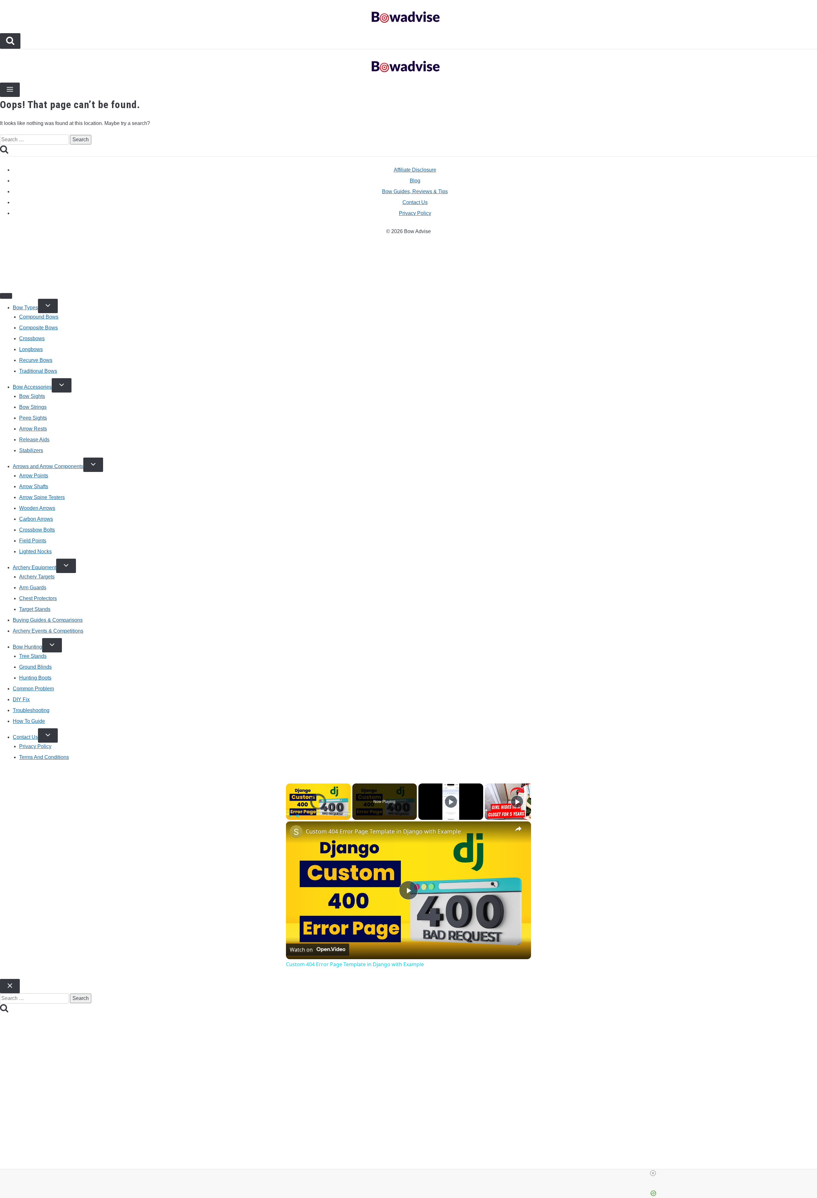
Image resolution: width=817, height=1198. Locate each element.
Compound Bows (38, 317)
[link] (296, 831)
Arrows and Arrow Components (48, 466)
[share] (518, 828)
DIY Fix (21, 699)
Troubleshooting (31, 710)
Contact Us (415, 202)
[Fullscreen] (347, 816)
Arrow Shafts (33, 486)
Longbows (31, 349)
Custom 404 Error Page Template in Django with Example (383, 831)
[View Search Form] (10, 41)
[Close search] (10, 986)
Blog (415, 180)
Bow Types (25, 307)
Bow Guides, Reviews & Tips (415, 191)
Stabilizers (31, 450)
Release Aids (34, 439)
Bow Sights (32, 396)
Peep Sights (33, 418)
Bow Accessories (32, 387)
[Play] (290, 816)
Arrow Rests (33, 428)
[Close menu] (6, 296)
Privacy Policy (415, 213)
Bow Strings (33, 407)
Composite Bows (38, 327)
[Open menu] (10, 90)
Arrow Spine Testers (42, 497)
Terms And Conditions (44, 757)
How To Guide (29, 721)
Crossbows (32, 338)
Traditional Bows (38, 371)
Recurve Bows (35, 360)
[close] (411, 1173)
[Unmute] (297, 816)
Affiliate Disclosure (415, 170)
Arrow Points (33, 475)
